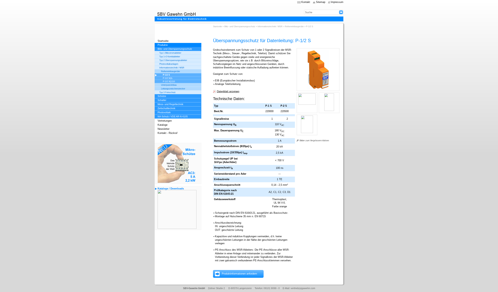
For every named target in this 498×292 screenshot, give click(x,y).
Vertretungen (165, 120)
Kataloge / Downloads (171, 188)
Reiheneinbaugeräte (170, 71)
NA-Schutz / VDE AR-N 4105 (173, 116)
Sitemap (320, 2)
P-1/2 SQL (168, 78)
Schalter (162, 100)
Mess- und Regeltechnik (170, 104)
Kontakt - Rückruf (167, 133)
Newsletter (163, 128)
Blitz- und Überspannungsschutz (175, 49)
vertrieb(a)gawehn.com (303, 288)
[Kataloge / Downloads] (177, 228)
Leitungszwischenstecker (173, 88)
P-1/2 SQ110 (169, 81)
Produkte (163, 45)
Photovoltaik (164, 112)
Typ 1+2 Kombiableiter (169, 56)
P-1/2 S (166, 75)
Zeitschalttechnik (166, 108)
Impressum (337, 2)
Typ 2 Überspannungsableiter (173, 60)
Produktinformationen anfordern (239, 273)
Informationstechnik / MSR (171, 67)
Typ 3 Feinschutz (167, 92)
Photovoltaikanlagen (168, 64)
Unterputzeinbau (169, 85)
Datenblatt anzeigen (228, 91)
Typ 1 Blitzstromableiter (170, 53)
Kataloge (162, 124)
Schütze (162, 96)
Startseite (163, 40)
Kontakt (305, 2)
